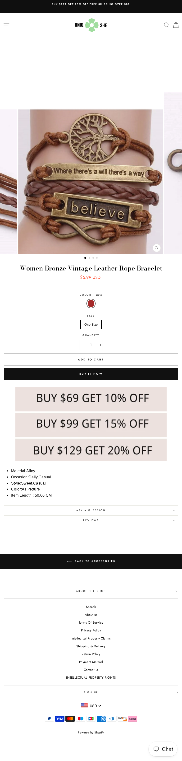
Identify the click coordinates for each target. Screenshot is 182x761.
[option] (91, 4)
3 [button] (93, 258)
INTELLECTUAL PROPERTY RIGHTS (91, 677)
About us (91, 614)
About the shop (91, 591)
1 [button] (85, 258)
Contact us (91, 669)
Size (91, 315)
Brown (91, 303)
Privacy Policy (91, 630)
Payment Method (91, 661)
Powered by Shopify (91, 732)
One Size (91, 324)
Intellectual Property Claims (91, 638)
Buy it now (91, 374)
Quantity (91, 335)
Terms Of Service (91, 622)
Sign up (91, 692)
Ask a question (91, 510)
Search (91, 606)
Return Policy (91, 654)
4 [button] (97, 258)
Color (91, 295)
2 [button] (90, 258)
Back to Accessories (94, 561)
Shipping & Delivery (90, 646)
